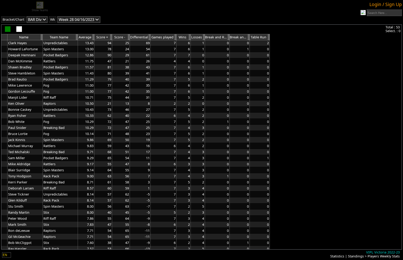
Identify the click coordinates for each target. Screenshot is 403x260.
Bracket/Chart (13, 19)
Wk (52, 19)
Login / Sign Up (385, 4)
